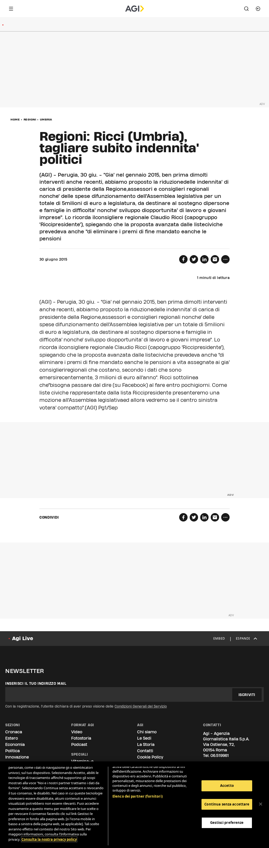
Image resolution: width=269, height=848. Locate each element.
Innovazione (17, 757)
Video (76, 731)
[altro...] (225, 259)
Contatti (145, 750)
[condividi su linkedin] (204, 259)
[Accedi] (258, 8)
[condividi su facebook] (183, 259)
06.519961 (219, 755)
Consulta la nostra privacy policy (49, 839)
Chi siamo (147, 731)
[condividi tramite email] (215, 259)
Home (15, 119)
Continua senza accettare (226, 804)
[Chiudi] (260, 804)
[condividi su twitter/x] (194, 259)
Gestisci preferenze (227, 822)
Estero (11, 738)
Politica (12, 750)
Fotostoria (81, 738)
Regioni (30, 119)
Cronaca (13, 731)
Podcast (79, 744)
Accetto (227, 785)
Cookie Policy (150, 757)
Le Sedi (144, 738)
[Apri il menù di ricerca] (246, 8)
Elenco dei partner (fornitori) (137, 796)
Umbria (46, 119)
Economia (15, 744)
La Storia (145, 744)
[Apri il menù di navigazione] (11, 8)
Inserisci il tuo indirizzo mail (35, 683)
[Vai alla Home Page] (134, 8)
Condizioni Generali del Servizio (141, 706)
